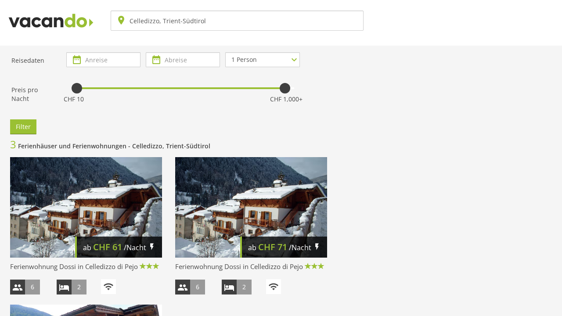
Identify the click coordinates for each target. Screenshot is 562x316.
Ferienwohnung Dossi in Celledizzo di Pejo (74, 266)
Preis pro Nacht (24, 94)
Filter (23, 126)
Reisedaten (27, 60)
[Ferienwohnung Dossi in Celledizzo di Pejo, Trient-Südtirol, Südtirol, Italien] (86, 207)
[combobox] (237, 21)
